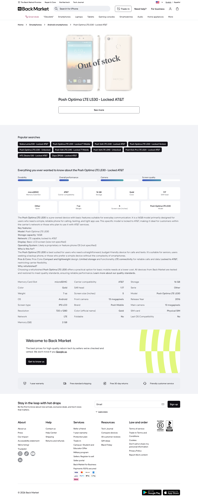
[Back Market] (33, 9)
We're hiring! (23, 445)
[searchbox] (84, 9)
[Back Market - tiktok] (26, 453)
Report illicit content (138, 454)
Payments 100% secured (84, 468)
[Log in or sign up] (170, 9)
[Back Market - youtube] (33, 453)
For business (158, 8)
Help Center (51, 432)
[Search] (56, 8)
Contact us (51, 428)
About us (22, 428)
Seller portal (78, 460)
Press (20, 432)
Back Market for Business (84, 464)
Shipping (50, 436)
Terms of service (136, 428)
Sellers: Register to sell (83, 456)
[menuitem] (64, 17)
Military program (81, 452)
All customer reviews (110, 436)
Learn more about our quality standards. (114, 273)
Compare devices (109, 432)
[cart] (177, 9)
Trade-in (77, 440)
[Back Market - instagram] (20, 453)
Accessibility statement (28, 440)
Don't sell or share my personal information (139, 445)
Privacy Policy (135, 450)
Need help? (140, 8)
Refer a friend (79, 428)
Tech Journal (107, 428)
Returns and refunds (55, 440)
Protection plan (80, 436)
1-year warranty (80, 432)
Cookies (133, 440)
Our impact (23, 436)
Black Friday (106, 445)
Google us (61, 351)
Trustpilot (22, 449)
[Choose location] (160, 2)
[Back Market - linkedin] (20, 460)
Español (177, 2)
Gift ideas (105, 440)
